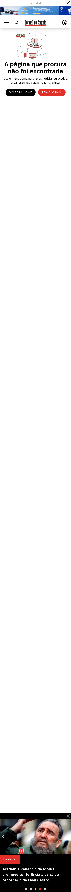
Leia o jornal (52, 92)
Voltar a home (20, 92)
